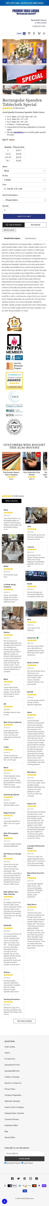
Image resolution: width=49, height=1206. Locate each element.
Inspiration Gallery (11, 1125)
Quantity (5, 206)
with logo (9, 230)
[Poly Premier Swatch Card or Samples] (11, 461)
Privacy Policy (10, 1089)
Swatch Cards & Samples (14, 1107)
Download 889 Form (12, 1071)
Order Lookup (10, 1047)
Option (5, 166)
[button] (4, 1201)
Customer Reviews (12, 1119)
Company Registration (13, 1095)
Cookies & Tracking (12, 1077)
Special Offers (10, 1137)
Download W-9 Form (12, 1065)
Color (4, 184)
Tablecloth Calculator (12, 1101)
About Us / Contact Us (13, 1083)
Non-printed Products (13, 1163)
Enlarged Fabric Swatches (14, 1113)
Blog (6, 1131)
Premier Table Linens (27, 1198)
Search (7, 1053)
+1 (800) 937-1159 (38, 26)
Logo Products (28, 1163)
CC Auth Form (10, 1059)
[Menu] (44, 33)
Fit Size (5, 175)
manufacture (19, 132)
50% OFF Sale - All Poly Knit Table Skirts (24, 3)
